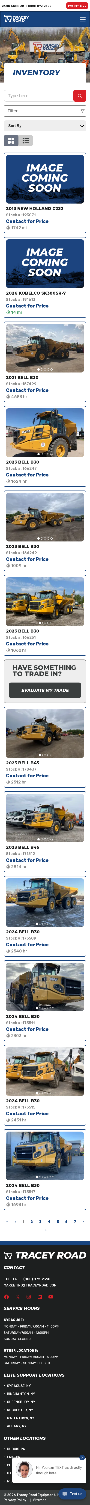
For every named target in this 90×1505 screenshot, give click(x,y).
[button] (38, 369)
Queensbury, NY (21, 1402)
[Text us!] (72, 1495)
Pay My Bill (77, 5)
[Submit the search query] (79, 96)
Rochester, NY (20, 1410)
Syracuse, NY (19, 1386)
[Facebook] (6, 1297)
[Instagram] (28, 1297)
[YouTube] (51, 1297)
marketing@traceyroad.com (30, 1285)
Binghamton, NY (21, 1394)
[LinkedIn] (39, 1297)
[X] (17, 1297)
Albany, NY (17, 1426)
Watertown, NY (20, 1418)
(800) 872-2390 (36, 1279)
